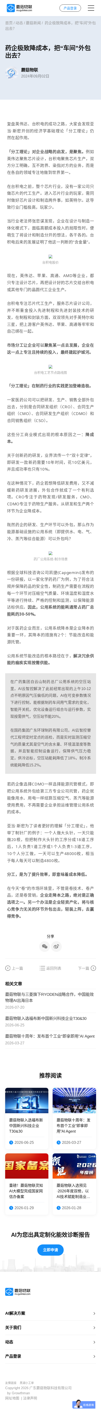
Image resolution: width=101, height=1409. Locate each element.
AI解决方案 (15, 1313)
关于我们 (13, 1327)
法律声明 (30, 1398)
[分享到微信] (44, 946)
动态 (19, 23)
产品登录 (13, 1356)
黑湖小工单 (27, 1383)
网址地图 (12, 1398)
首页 (9, 23)
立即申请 (50, 1250)
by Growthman (18, 1393)
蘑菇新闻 (33, 23)
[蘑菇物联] (19, 8)
